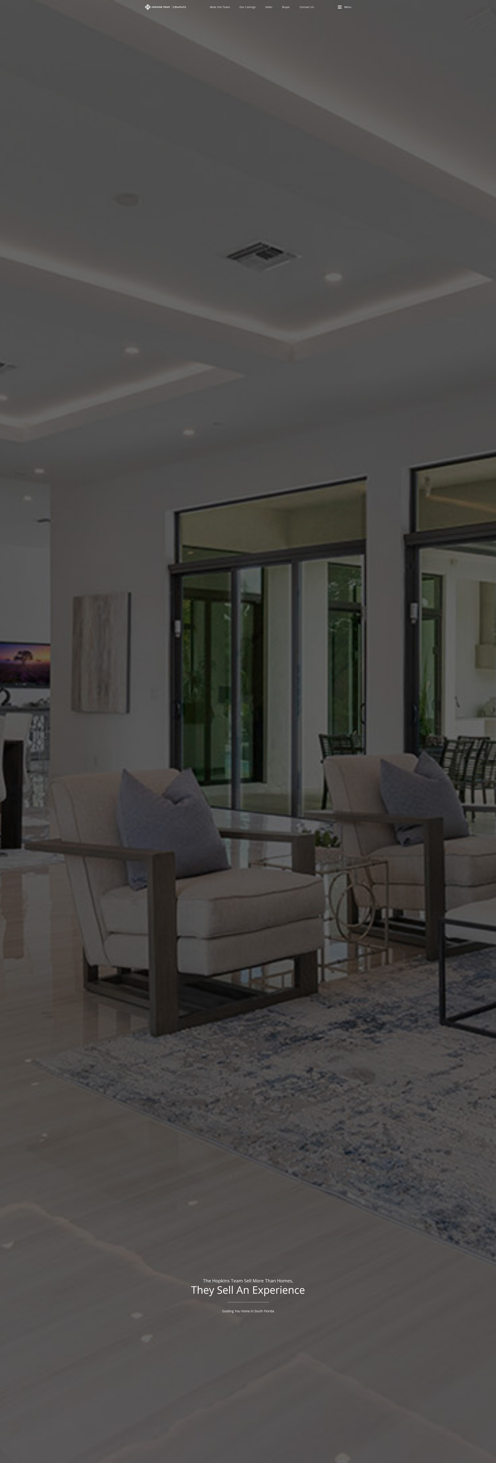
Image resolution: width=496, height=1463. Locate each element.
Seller (269, 7)
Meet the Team (220, 7)
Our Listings (247, 7)
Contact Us (307, 7)
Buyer (286, 7)
